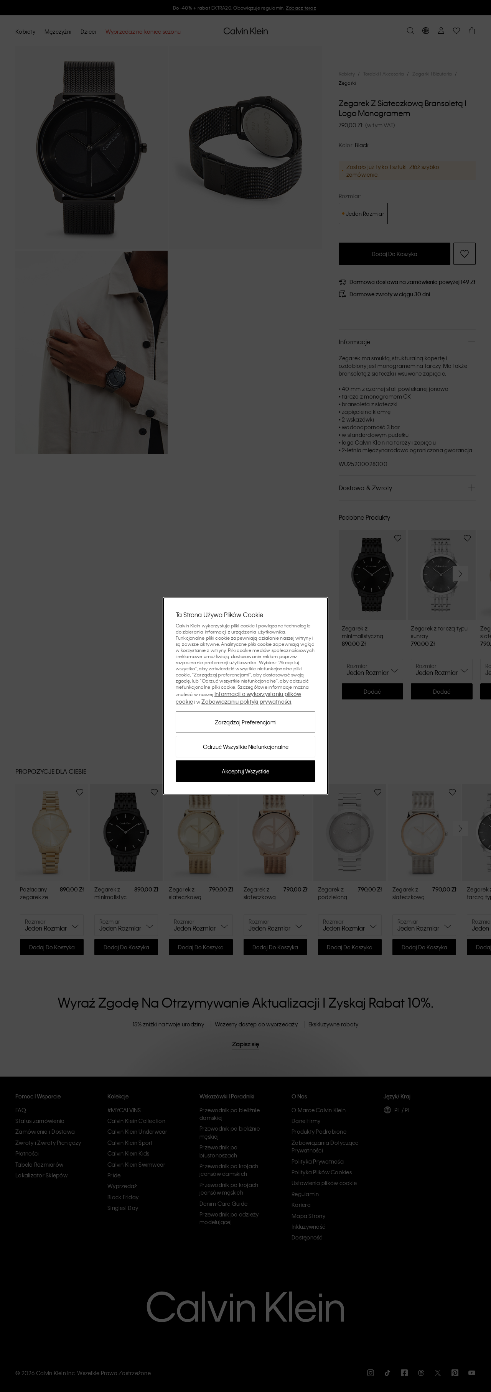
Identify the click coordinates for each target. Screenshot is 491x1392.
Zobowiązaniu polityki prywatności (246, 701)
